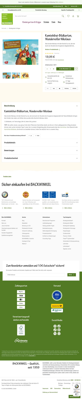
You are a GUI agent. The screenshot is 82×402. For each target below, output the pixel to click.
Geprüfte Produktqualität (67, 10)
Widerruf (24, 243)
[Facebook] (59, 326)
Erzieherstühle (66, 233)
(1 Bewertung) (56, 53)
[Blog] (55, 333)
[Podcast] (59, 333)
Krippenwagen (66, 231)
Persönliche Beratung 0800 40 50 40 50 (13, 6)
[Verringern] (47, 68)
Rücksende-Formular (27, 228)
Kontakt (4, 220)
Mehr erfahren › (60, 2)
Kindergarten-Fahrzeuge (69, 228)
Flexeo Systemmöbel (68, 238)
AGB (51, 388)
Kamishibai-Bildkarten (10, 129)
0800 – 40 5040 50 (75, 380)
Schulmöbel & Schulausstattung (71, 241)
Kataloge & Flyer (26, 241)
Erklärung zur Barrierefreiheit (50, 392)
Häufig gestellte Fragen (48, 226)
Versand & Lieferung (27, 231)
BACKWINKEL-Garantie (28, 238)
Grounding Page (47, 238)
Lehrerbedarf (66, 246)
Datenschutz (57, 388)
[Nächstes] (36, 52)
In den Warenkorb (64, 69)
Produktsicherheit (11, 158)
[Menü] (79, 384)
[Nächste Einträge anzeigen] (79, 10)
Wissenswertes (25, 236)
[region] (20, 57)
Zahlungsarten (25, 233)
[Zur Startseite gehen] (7, 19)
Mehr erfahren (8, 208)
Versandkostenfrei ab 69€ (14, 10)
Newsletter (24, 223)
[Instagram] (55, 326)
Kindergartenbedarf (68, 220)
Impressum (45, 388)
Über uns (4, 223)
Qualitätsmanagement (7, 235)
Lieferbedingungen (47, 223)
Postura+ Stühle (67, 236)
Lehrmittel (65, 243)
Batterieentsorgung (47, 228)
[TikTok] (55, 329)
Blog (23, 220)
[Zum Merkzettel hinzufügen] (76, 68)
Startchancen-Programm (49, 220)
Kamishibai (63, 127)
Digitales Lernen (67, 249)
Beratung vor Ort (26, 226)
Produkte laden (7, 176)
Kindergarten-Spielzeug (69, 226)
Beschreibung (9, 106)
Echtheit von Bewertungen (49, 236)
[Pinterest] (59, 329)
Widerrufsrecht (66, 388)
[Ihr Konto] (73, 16)
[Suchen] (63, 16)
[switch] (76, 394)
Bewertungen (9, 150)
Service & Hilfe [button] (74, 6)
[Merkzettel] (68, 16)
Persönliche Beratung (41, 10)
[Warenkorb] (78, 16)
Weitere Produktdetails (52, 49)
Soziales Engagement (7, 233)
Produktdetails (9, 143)
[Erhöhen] (54, 68)
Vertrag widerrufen (74, 396)
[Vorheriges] (4, 52)
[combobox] (37, 16)
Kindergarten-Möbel (68, 223)
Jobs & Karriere (5, 226)
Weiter (70, 274)
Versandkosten (60, 59)
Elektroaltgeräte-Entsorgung (50, 231)
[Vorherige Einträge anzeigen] (3, 10)
